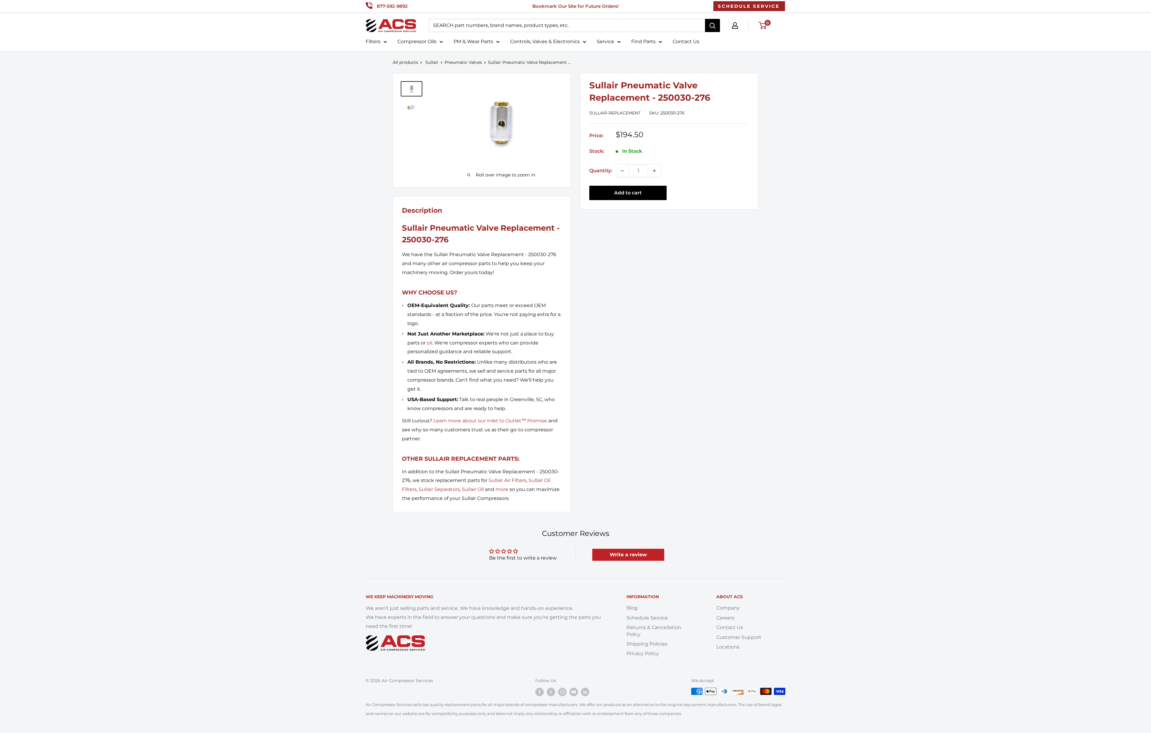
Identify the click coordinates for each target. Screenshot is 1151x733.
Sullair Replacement (615, 113)
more (501, 489)
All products (405, 62)
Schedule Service (647, 618)
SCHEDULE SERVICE (749, 6)
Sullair (432, 62)
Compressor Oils (416, 41)
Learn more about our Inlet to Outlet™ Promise (490, 421)
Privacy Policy (642, 653)
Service (605, 41)
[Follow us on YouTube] (574, 692)
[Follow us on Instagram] (562, 692)
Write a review (628, 554)
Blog (632, 608)
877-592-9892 (392, 6)
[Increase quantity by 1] (654, 170)
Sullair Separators (439, 489)
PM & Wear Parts (473, 41)
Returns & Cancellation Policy (653, 631)
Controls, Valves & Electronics (545, 41)
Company (728, 608)
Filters (373, 41)
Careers (725, 618)
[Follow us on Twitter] (551, 692)
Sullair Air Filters (507, 480)
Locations (727, 647)
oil (429, 343)
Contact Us (686, 41)
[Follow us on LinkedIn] (585, 692)
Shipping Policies (647, 644)
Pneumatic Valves (463, 62)
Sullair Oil (473, 489)
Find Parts (643, 41)
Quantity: (600, 170)
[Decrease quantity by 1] (622, 170)
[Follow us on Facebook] (539, 692)
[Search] (712, 25)
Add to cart (628, 193)
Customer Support (738, 637)
